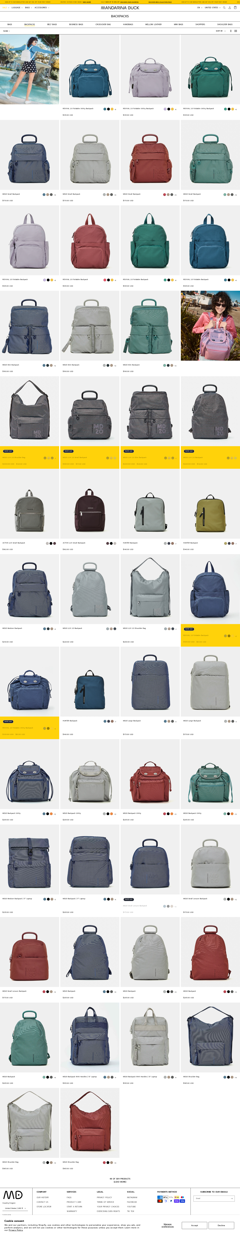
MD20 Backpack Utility (11, 813)
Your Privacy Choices (108, 1206)
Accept (194, 1225)
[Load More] (120, 1182)
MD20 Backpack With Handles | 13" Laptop (80, 1077)
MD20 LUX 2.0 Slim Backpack (134, 457)
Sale (4, 7)
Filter (5, 31)
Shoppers (200, 24)
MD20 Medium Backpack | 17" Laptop (17, 899)
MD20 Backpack (69, 991)
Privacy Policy (16, 1230)
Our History (43, 1197)
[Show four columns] (236, 31)
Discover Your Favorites (129, 2)
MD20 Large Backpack (132, 721)
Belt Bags (52, 24)
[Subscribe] (232, 1199)
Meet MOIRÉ (87, 2)
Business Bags (76, 24)
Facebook (132, 1202)
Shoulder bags (224, 24)
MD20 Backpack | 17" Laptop (74, 899)
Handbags (128, 24)
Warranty (72, 1211)
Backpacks (29, 24)
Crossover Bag (103, 24)
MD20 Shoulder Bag (191, 1077)
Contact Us (42, 1202)
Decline (221, 1225)
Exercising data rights (108, 1211)
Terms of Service (105, 1202)
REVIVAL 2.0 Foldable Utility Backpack (78, 109)
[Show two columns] (230, 31)
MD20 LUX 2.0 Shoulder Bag (13, 457)
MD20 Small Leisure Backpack (135, 906)
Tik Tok (130, 1211)
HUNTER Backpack (130, 543)
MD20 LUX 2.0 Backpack (193, 457)
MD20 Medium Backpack (12, 628)
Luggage (16, 7)
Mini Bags (178, 24)
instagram (132, 1197)
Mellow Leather (153, 24)
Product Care (74, 1202)
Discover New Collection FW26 (160, 2)
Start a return (74, 1206)
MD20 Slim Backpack (10, 365)
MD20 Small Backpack (11, 194)
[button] (5, 7)
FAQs (69, 1197)
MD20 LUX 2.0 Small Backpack (75, 457)
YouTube (131, 1206)
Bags (27, 7)
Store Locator (44, 1206)
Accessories (41, 7)
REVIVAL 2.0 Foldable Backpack (15, 280)
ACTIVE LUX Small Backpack (13, 543)
